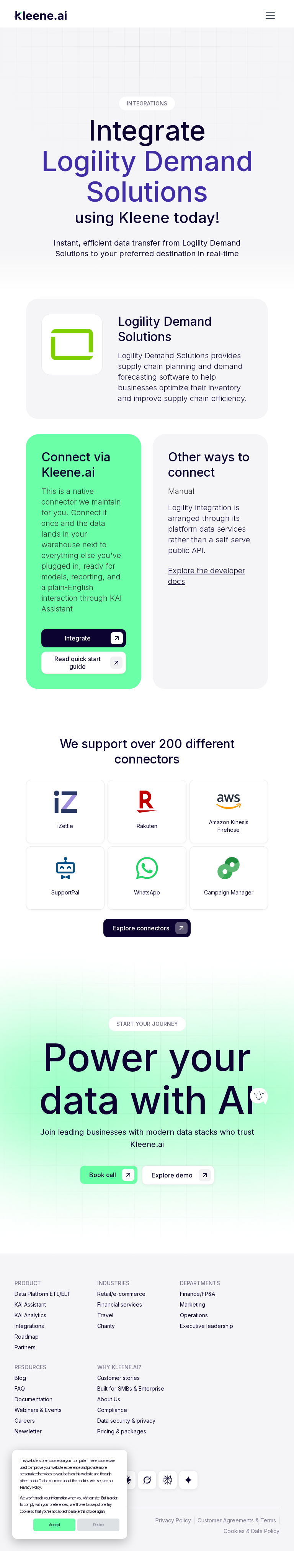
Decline (98, 1524)
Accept (54, 1524)
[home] (41, 15)
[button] (270, 15)
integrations (147, 103)
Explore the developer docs (206, 576)
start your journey (147, 1024)
